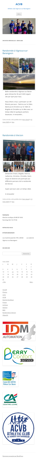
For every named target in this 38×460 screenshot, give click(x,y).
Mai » (31, 282)
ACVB (19, 4)
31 (3, 279)
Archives (5, 305)
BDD (4, 310)
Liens (4, 295)
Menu (19, 14)
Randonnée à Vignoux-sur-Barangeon (15, 52)
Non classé (25, 120)
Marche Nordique (8, 300)
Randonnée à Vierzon (13, 135)
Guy (13, 122)
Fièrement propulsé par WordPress (13, 456)
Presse (5, 302)
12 (12, 272)
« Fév (4, 282)
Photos (5, 292)
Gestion (5, 308)
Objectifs (5, 315)
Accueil (5, 290)
